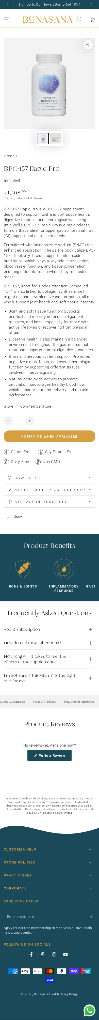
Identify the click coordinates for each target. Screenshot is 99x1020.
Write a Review (55, 757)
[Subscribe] (92, 916)
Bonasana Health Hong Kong (55, 994)
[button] (79, 19)
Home (9, 156)
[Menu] (6, 19)
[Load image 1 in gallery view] (43, 138)
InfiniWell (12, 181)
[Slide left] (8, 4)
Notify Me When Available (49, 436)
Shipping (9, 198)
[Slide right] (91, 4)
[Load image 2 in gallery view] (55, 138)
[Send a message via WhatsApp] (89, 1010)
